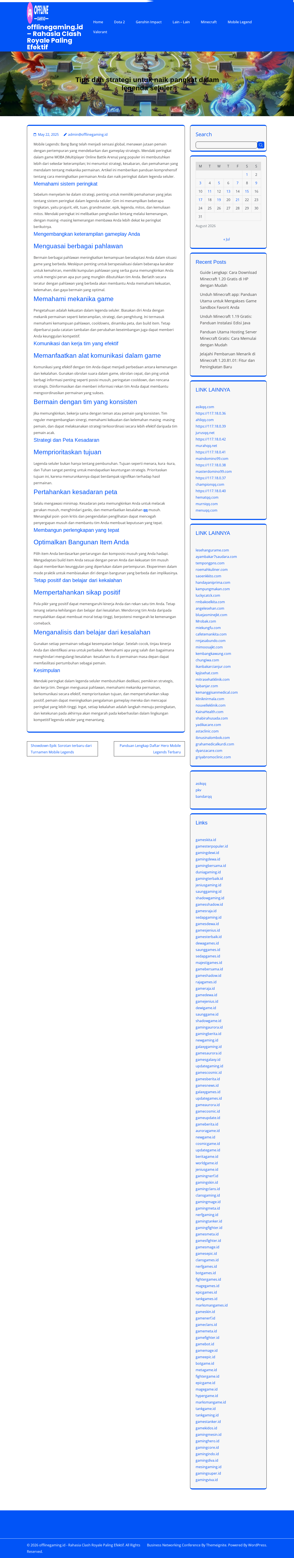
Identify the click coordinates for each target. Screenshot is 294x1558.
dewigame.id (206, 1007)
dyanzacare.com (209, 750)
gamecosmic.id (208, 1111)
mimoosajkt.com (209, 647)
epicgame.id (205, 1382)
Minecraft (209, 22)
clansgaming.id (208, 1195)
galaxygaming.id (209, 1046)
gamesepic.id (206, 1253)
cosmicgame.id (208, 1143)
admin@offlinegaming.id (88, 134)
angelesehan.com (210, 608)
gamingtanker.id (209, 1221)
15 (247, 191)
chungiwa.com (207, 660)
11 (210, 191)
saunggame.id (207, 1014)
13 (228, 191)
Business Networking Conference (174, 1545)
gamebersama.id (209, 969)
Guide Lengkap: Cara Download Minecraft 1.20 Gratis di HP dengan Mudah (228, 279)
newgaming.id (207, 1040)
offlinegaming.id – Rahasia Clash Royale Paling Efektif (55, 37)
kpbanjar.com (207, 686)
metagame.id (206, 1370)
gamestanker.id (208, 1421)
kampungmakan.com (213, 589)
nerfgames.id (206, 1266)
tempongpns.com (210, 563)
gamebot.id (205, 1344)
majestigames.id (209, 962)
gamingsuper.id (208, 1473)
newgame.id (205, 1137)
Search (204, 134)
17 (200, 199)
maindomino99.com (212, 458)
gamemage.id (207, 1350)
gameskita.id (206, 839)
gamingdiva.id (207, 1460)
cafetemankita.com (211, 634)
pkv (198, 790)
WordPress (257, 1545)
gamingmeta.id (208, 1208)
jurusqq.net (205, 432)
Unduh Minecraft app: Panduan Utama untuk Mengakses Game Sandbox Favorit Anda (228, 301)
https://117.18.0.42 (211, 439)
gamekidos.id (206, 1428)
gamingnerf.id (207, 1176)
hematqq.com (207, 497)
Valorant (100, 32)
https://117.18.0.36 (211, 413)
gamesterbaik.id (209, 936)
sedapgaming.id (208, 917)
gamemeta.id (206, 1331)
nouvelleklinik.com (211, 705)
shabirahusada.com (212, 718)
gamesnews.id (207, 1085)
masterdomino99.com (214, 471)
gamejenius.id (207, 1001)
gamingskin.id (207, 1182)
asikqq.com (205, 406)
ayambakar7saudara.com (216, 556)
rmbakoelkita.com (210, 601)
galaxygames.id (208, 1092)
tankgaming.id (207, 1415)
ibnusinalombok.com (213, 737)
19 (219, 199)
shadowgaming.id (210, 898)
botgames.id (206, 1273)
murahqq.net (206, 445)
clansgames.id (207, 1260)
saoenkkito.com (208, 576)
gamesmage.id (207, 1247)
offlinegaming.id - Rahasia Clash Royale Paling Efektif (81, 1545)
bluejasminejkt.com (211, 614)
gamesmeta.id (207, 1234)
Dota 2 (119, 22)
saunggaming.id (208, 891)
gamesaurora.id (208, 1053)
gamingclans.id (208, 1188)
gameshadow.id (208, 975)
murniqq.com (207, 503)
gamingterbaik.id (209, 878)
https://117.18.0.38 (211, 465)
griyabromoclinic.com (213, 757)
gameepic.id (205, 1357)
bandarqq (204, 796)
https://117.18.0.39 (211, 426)
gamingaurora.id (209, 1027)
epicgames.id (206, 1292)
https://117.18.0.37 (211, 478)
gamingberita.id (208, 1033)
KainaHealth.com (209, 711)
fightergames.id (208, 1279)
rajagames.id (206, 982)
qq (145, 509)
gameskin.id (205, 1311)
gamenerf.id (205, 1318)
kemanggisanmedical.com (217, 692)
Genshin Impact (149, 22)
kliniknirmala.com (210, 698)
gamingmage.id (208, 1201)
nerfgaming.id (207, 1214)
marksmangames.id (212, 1305)
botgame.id (205, 1363)
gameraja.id (205, 988)
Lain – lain (181, 22)
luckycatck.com (208, 595)
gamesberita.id (208, 1079)
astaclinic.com (207, 731)
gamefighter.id (207, 1337)
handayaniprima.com (213, 582)
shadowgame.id (208, 1020)
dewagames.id (207, 943)
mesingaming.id (208, 1466)
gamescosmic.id (209, 1072)
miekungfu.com (208, 627)
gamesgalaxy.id (208, 1059)
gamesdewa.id (207, 923)
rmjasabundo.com (211, 640)
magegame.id (207, 1389)
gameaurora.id (208, 1104)
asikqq (201, 783)
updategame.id (208, 1150)
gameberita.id (207, 1124)
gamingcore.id (207, 1447)
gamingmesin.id (208, 1434)
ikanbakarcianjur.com (213, 666)
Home (98, 22)
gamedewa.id (206, 995)
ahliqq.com (205, 419)
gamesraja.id (206, 911)
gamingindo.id (207, 1454)
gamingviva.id (207, 1479)
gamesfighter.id (208, 1240)
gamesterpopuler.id (212, 846)
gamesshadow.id (209, 904)
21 (238, 199)
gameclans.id (206, 1324)
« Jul (226, 239)
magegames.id (207, 1285)
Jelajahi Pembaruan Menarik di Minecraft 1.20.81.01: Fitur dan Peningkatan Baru (227, 360)
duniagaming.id (208, 872)
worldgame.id (207, 1163)
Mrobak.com (206, 621)
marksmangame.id (211, 1402)
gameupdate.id (208, 1117)
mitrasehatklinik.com (213, 679)
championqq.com (210, 484)
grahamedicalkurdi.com (215, 744)
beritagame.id (207, 1156)
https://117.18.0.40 (211, 491)
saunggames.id (208, 949)
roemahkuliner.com (212, 569)
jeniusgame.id (207, 1169)
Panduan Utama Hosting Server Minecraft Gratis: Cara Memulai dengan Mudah (228, 338)
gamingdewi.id (207, 852)
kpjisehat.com (207, 673)
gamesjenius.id (208, 930)
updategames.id (209, 1098)
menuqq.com (206, 510)
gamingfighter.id (209, 1227)
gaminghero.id (207, 1441)
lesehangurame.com (212, 550)
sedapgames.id (208, 956)
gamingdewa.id (208, 859)
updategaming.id (209, 1066)
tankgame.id (206, 1408)
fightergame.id (207, 1376)
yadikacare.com (208, 724)
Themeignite (216, 1545)
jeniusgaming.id (208, 885)
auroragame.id (208, 1130)
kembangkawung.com (213, 653)
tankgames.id (206, 1298)
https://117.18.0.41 (211, 452)
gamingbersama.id (211, 865)
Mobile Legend (240, 22)
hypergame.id (207, 1395)
